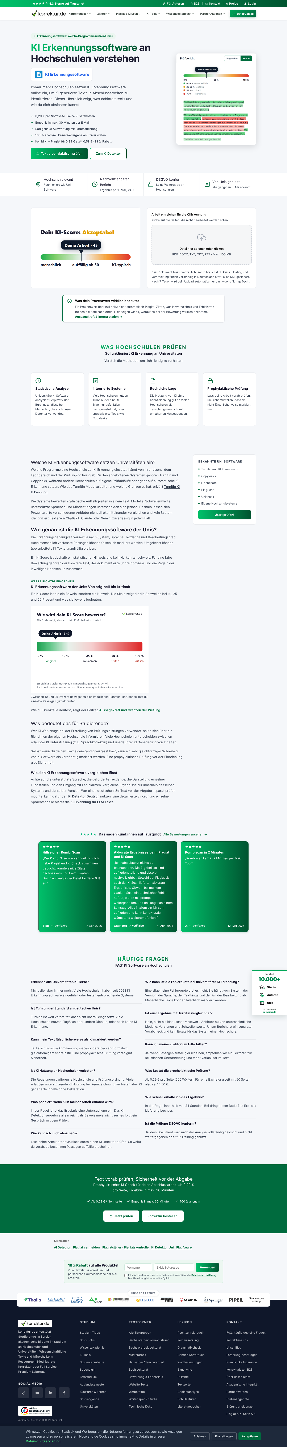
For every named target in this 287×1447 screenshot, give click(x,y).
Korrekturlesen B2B (239, 1369)
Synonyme (185, 1369)
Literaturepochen (189, 1406)
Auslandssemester (92, 1384)
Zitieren (102, 13)
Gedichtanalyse (188, 1391)
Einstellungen (224, 1436)
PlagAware (184, 1247)
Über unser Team (238, 1377)
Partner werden (237, 1391)
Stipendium (87, 1369)
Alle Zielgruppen (140, 1332)
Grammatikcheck (189, 1347)
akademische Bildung (33, 1341)
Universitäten (89, 1406)
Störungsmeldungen (240, 1406)
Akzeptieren (250, 1436)
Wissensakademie (92, 1347)
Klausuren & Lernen (93, 1391)
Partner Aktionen (211, 13)
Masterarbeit (137, 1355)
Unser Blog (233, 1347)
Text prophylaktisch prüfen (61, 154)
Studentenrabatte (92, 1362)
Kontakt (214, 3)
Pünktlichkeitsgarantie (241, 1362)
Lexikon (185, 1322)
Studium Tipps (90, 1332)
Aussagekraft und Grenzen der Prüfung (129, 710)
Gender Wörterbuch (191, 1355)
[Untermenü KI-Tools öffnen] (160, 13)
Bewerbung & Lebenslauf (146, 1377)
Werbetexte (137, 1391)
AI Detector (62, 1247)
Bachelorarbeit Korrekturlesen (149, 1340)
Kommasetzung (188, 1340)
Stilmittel (183, 1377)
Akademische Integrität (242, 1384)
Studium (60, 1341)
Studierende (27, 1336)
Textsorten (185, 1384)
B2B (196, 3)
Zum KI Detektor (108, 154)
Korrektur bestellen (162, 1216)
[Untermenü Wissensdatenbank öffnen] (194, 13)
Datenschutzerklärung (203, 1275)
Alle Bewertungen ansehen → (185, 834)
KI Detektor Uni (162, 1247)
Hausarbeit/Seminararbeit (146, 1362)
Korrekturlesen (78, 13)
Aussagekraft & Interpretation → (98, 316)
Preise (232, 3)
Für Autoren (175, 3)
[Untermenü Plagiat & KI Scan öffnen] (141, 13)
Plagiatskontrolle (136, 1247)
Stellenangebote (237, 1399)
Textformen (140, 1322)
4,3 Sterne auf (66, 3)
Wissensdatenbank (178, 13)
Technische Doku (140, 1406)
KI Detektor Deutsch (83, 796)
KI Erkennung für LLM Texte (92, 802)
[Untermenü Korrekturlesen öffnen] (91, 13)
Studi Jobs (87, 1340)
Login (252, 3)
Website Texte (138, 1384)
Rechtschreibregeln (191, 1332)
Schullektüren (187, 1399)
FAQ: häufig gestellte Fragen (246, 1332)
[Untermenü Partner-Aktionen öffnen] (225, 13)
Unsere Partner (143, 1292)
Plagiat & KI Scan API (240, 1414)
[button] (216, 99)
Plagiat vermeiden (86, 1247)
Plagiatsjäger (111, 1247)
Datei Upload (245, 13)
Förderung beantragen (241, 1355)
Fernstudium (88, 1377)
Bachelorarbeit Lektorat (145, 1347)
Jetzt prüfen (123, 1216)
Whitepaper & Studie (143, 1399)
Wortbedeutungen (190, 1362)
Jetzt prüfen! (224, 514)
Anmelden (207, 1267)
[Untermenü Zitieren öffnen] (111, 13)
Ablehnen (200, 1436)
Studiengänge (89, 1399)
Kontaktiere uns (237, 1340)
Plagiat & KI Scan (127, 13)
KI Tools (152, 13)
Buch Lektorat (138, 1369)
